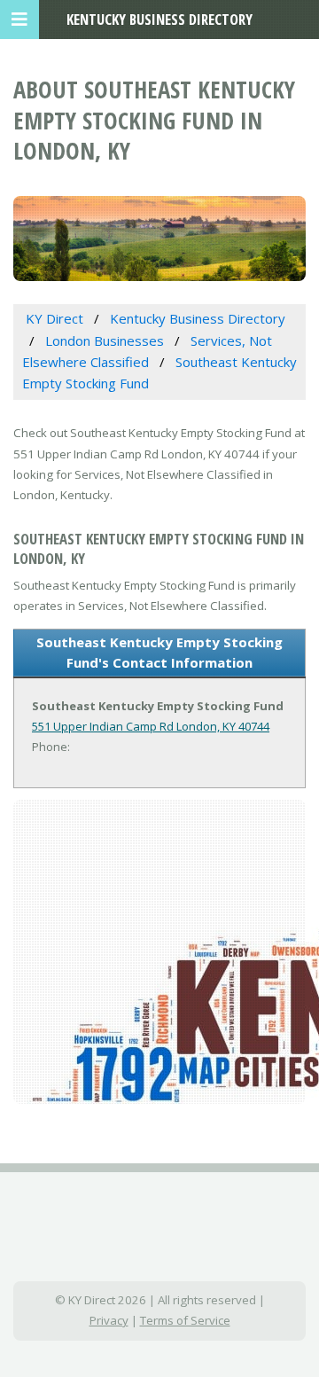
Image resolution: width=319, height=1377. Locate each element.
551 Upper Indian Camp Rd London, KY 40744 (150, 726)
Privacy (108, 1320)
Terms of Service (185, 1320)
